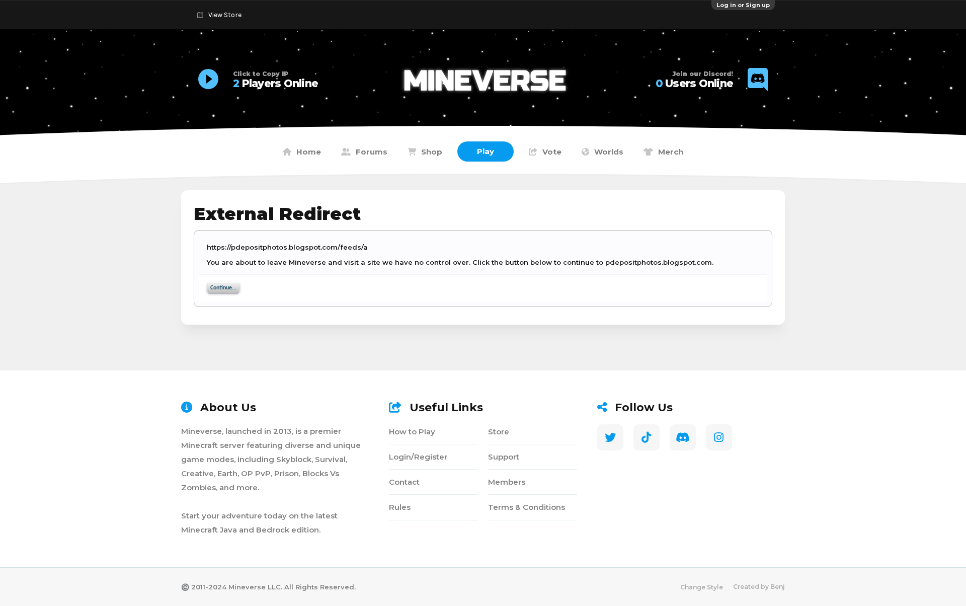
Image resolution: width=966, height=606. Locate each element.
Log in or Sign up (743, 5)
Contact (404, 482)
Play (485, 151)
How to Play (412, 431)
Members (506, 482)
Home (308, 152)
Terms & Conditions (526, 507)
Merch (670, 152)
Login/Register (418, 457)
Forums (371, 152)
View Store (225, 15)
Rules (400, 507)
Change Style (701, 587)
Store (498, 431)
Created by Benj (759, 586)
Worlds (608, 152)
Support (503, 457)
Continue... (223, 288)
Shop (431, 152)
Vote (551, 152)
